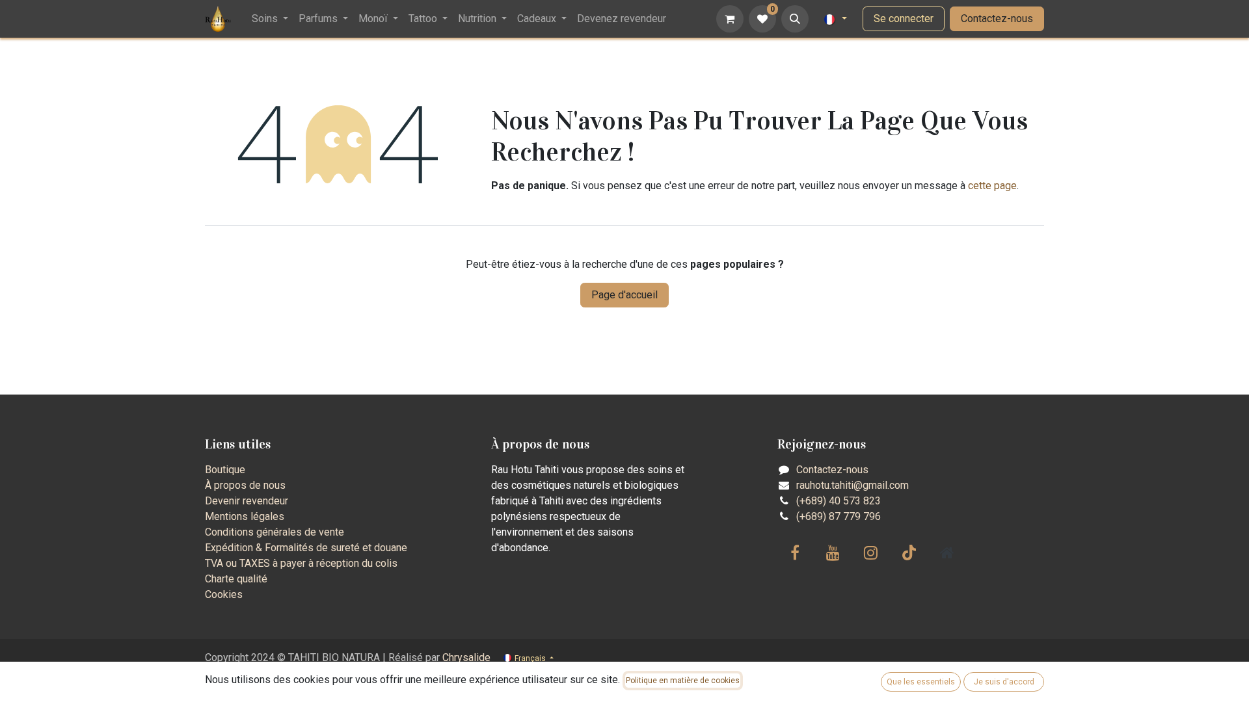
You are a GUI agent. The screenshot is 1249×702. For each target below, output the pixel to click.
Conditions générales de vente (274, 532)
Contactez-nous (997, 18)
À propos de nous (245, 485)
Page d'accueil (624, 295)
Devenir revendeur (246, 501)
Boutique (225, 469)
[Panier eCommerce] (730, 18)
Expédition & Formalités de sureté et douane (306, 547)
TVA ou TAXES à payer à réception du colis (301, 563)
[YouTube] (833, 552)
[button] (795, 18)
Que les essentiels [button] (921, 681)
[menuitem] (270, 19)
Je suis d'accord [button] (1004, 681)
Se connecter (903, 18)
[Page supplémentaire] (947, 552)
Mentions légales (244, 516)
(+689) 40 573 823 (838, 501)
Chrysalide (466, 657)
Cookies (224, 594)
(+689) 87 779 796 (838, 516)
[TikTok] (908, 552)
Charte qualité (236, 579)
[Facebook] (795, 552)
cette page (992, 185)
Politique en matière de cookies (683, 680)
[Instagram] (871, 552)
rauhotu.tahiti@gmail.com (852, 485)
